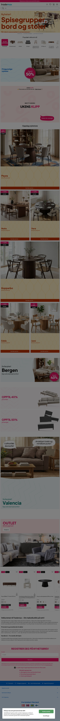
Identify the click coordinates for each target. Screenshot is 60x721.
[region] (28, 713)
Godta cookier (46, 711)
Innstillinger (46, 715)
